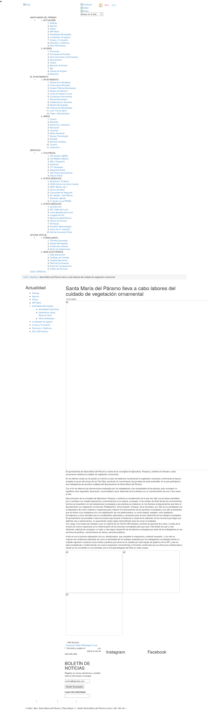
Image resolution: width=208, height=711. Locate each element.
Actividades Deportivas (49, 309)
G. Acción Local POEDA (60, 201)
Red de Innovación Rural (61, 232)
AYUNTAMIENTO (51, 79)
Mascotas (54, 73)
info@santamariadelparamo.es (141, 708)
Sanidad (53, 138)
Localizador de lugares (60, 37)
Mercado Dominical (58, 65)
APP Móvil (54, 31)
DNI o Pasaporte (57, 161)
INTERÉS (47, 48)
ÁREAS (46, 116)
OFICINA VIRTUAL (38, 234)
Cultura (53, 119)
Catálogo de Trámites (59, 257)
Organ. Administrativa (59, 113)
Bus (51, 68)
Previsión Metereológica (60, 226)
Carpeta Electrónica (59, 260)
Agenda (53, 25)
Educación (54, 127)
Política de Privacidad (47, 701)
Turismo (53, 144)
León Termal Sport (58, 110)
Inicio (25, 277)
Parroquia (54, 223)
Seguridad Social (57, 169)
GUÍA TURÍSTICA (38, 271)
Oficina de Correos (58, 220)
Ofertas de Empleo (58, 71)
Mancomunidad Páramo (60, 218)
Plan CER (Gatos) (58, 45)
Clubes (53, 62)
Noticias (53, 23)
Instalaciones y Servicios (61, 102)
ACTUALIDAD (49, 20)
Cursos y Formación (59, 40)
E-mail (94, 645)
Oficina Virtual (56, 175)
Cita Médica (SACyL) (59, 158)
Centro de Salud (57, 189)
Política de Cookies (67, 701)
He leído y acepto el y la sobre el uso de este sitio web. (83, 651)
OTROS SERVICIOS (52, 178)
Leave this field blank (75, 692)
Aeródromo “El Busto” (59, 181)
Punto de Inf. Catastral (60, 229)
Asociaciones (56, 59)
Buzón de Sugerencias (60, 249)
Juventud (54, 130)
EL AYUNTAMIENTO (39, 76)
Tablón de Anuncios (59, 268)
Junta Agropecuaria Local (61, 212)
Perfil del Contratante (59, 263)
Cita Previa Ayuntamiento (61, 172)
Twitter (78, 645)
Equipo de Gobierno (59, 90)
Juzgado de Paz (57, 215)
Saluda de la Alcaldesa (60, 82)
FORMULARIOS (50, 237)
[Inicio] (48, 4)
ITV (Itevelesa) (56, 167)
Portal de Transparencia (60, 266)
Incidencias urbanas (59, 246)
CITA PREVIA (49, 153)
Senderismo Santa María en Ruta (47, 314)
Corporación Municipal (60, 85)
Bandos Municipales (59, 105)
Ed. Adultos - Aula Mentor (61, 195)
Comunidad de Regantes (61, 192)
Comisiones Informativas (61, 96)
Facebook (70, 645)
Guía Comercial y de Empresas (64, 57)
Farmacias (54, 51)
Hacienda (54, 164)
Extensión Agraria (58, 198)
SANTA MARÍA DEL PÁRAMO (43, 17)
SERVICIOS (35, 150)
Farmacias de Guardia (60, 54)
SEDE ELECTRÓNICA (53, 251)
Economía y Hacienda (60, 124)
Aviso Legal (30, 701)
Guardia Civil (55, 206)
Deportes (54, 121)
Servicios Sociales (58, 141)
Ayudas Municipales (59, 243)
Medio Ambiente (57, 133)
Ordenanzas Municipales (61, 107)
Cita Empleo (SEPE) (59, 155)
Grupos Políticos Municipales (63, 88)
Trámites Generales (59, 240)
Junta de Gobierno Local (61, 93)
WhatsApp (86, 645)
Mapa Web (82, 701)
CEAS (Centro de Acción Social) (64, 184)
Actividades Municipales (60, 34)
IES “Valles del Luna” (59, 209)
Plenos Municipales (58, 99)
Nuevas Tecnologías (59, 136)
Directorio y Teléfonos (59, 42)
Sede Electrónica (57, 254)
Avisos (53, 28)
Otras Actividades (46, 318)
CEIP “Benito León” (58, 186)
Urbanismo (55, 147)
